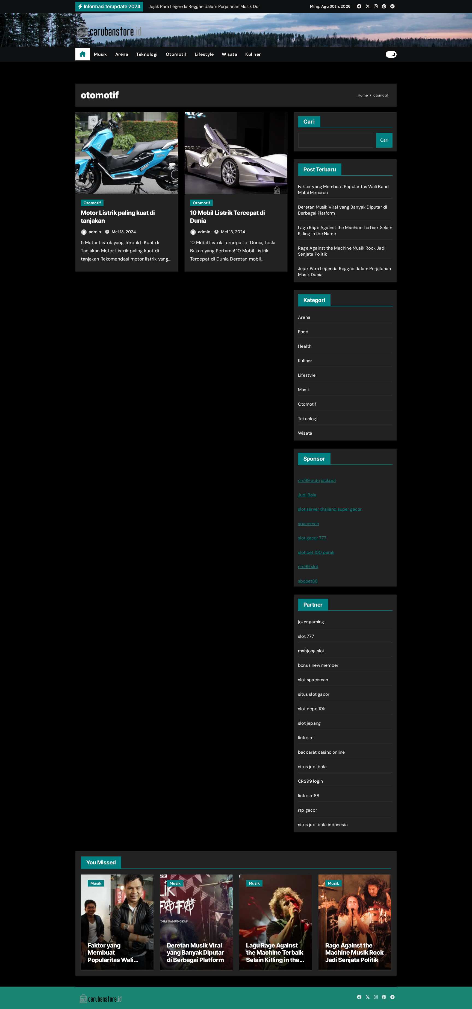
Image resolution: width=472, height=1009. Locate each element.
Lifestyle (204, 54)
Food (303, 332)
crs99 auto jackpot (317, 480)
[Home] (82, 54)
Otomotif (176, 54)
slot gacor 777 (312, 538)
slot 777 (306, 636)
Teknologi (147, 54)
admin (95, 232)
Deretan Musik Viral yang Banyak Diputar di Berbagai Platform (195, 952)
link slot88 (308, 796)
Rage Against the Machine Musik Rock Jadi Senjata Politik (354, 952)
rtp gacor (307, 810)
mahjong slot (311, 651)
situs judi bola (312, 767)
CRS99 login (310, 781)
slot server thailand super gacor (330, 509)
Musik (100, 54)
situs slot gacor (313, 694)
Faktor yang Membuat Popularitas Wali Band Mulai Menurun (116, 956)
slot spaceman (313, 680)
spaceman (308, 524)
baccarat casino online (321, 752)
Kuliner (253, 54)
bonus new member (318, 665)
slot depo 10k (311, 709)
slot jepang (309, 723)
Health (304, 346)
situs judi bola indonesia (323, 824)
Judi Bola (307, 495)
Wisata (229, 54)
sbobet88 (308, 581)
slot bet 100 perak (316, 552)
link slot (306, 738)
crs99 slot (308, 566)
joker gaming (311, 622)
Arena (121, 54)
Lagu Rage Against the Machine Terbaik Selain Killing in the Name (274, 956)
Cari (309, 121)
